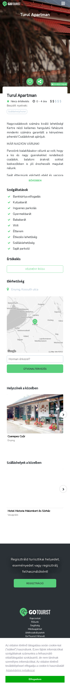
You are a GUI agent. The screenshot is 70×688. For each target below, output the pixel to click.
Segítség (35, 625)
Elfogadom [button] (35, 679)
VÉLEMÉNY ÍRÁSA (35, 269)
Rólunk (35, 622)
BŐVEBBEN (35, 180)
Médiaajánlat (35, 629)
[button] (63, 414)
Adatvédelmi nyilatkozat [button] (20, 670)
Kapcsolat (35, 618)
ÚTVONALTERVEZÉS (35, 368)
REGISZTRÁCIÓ (35, 583)
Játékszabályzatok (35, 632)
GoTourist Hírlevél (35, 636)
